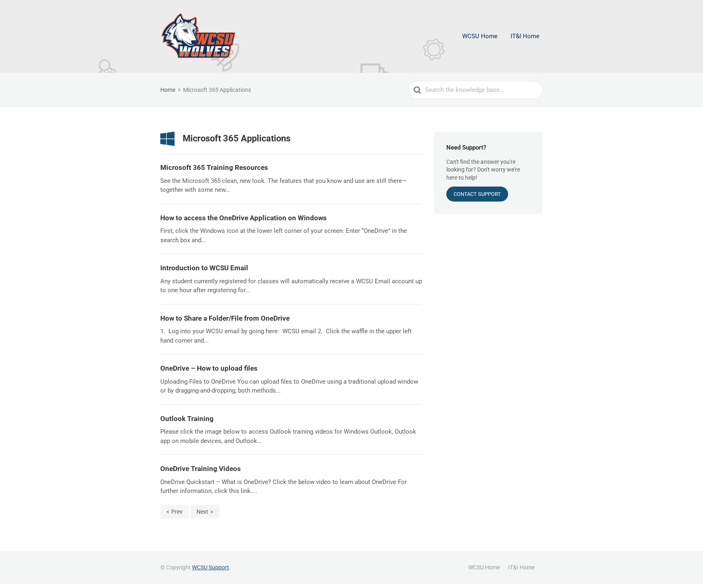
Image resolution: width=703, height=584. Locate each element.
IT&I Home (525, 36)
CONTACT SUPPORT (477, 194)
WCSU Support (210, 567)
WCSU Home (480, 36)
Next (202, 511)
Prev (177, 511)
